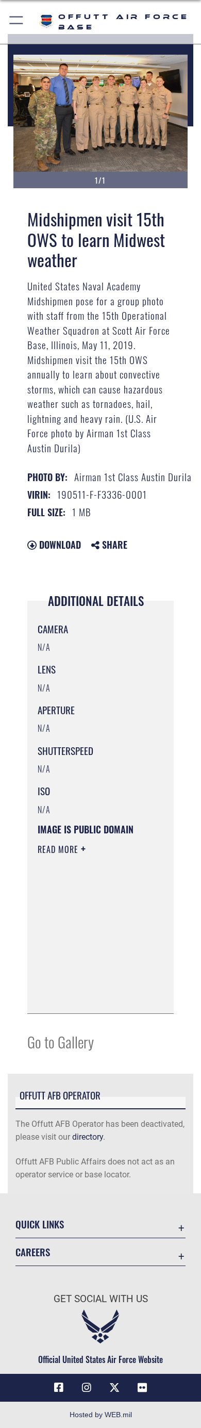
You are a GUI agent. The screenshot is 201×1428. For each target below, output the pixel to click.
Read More (59, 849)
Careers (32, 1251)
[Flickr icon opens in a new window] (142, 1388)
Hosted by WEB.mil (101, 1414)
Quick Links (39, 1224)
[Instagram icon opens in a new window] (86, 1388)
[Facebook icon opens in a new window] (58, 1388)
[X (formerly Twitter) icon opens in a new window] (114, 1388)
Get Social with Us (101, 1299)
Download (59, 544)
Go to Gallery (60, 1041)
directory (87, 1137)
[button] (17, 22)
